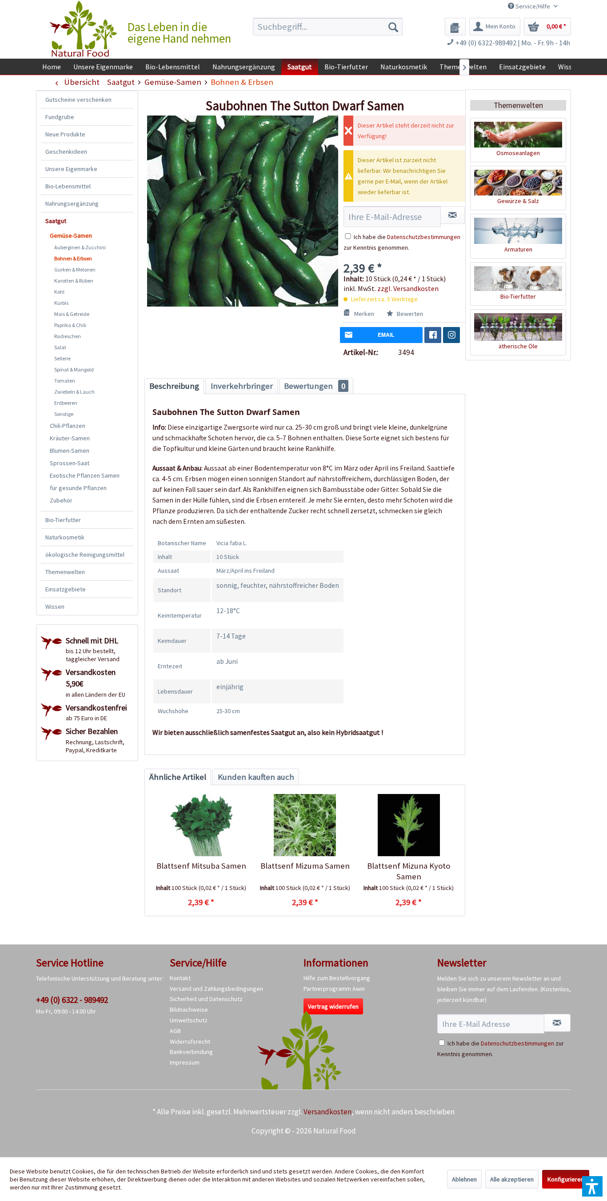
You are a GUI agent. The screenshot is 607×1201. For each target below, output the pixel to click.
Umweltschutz (189, 1020)
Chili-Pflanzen (67, 426)
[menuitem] (328, 27)
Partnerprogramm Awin (334, 989)
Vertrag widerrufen (333, 1006)
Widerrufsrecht (190, 1041)
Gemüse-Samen (71, 235)
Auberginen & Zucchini (80, 247)
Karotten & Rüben (73, 280)
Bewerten (409, 314)
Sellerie (62, 358)
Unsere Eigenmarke (71, 169)
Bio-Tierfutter (63, 520)
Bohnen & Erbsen (73, 258)
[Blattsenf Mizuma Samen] (304, 825)
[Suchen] (393, 27)
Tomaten (64, 380)
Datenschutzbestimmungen (423, 237)
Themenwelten (65, 572)
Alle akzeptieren (512, 1179)
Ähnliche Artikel (177, 777)
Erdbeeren (65, 402)
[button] (592, 1186)
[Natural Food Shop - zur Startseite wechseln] (84, 29)
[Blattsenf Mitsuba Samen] (201, 825)
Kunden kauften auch (256, 777)
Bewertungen (314, 386)
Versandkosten (327, 1112)
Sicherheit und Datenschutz (206, 999)
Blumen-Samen (69, 451)
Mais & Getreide (71, 314)
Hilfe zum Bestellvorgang (337, 978)
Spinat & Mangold (74, 369)
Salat (60, 347)
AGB (175, 1031)
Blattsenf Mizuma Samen (305, 866)
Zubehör (61, 500)
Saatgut (55, 221)
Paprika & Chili (70, 325)
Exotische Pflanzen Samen (85, 475)
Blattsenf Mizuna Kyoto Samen (408, 871)
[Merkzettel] (455, 27)
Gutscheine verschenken (78, 100)
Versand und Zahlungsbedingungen (216, 989)
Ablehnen (464, 1179)
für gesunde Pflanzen (78, 488)
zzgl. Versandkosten (408, 288)
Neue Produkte (65, 134)
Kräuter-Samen (70, 438)
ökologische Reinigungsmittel (84, 555)
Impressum (185, 1062)
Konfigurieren (565, 1179)
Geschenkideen (66, 152)
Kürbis (61, 302)
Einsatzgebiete (65, 589)
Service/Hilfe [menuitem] (532, 6)
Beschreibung (174, 386)
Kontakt (180, 978)
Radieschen (67, 336)
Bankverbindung (191, 1052)
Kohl (59, 291)
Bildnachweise (189, 1009)
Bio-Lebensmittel (68, 186)
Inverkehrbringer (242, 386)
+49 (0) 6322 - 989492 (72, 999)
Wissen (54, 606)
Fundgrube (59, 117)
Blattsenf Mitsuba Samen (201, 866)
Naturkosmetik (64, 537)
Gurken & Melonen (75, 269)
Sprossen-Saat (69, 463)
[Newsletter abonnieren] (557, 1023)
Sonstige (63, 414)
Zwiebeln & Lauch (74, 391)
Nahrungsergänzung (72, 203)
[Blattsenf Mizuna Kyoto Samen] (408, 825)
